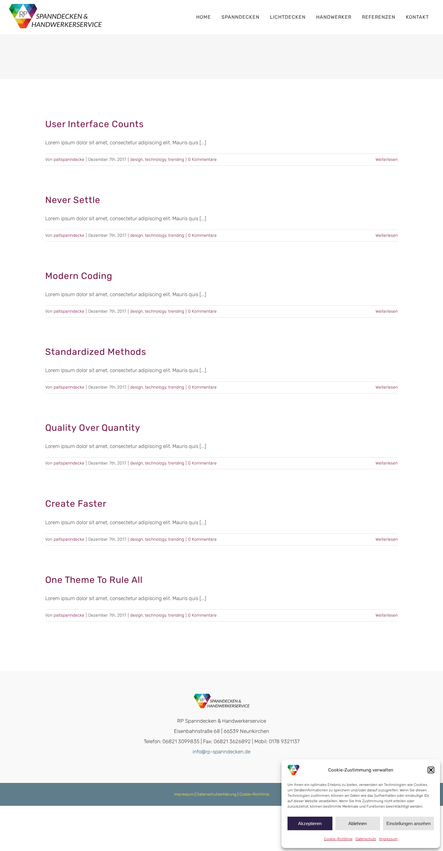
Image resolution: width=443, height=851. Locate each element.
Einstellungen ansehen (408, 823)
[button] (431, 770)
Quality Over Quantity (92, 427)
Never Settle (72, 200)
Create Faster (75, 503)
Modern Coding (78, 276)
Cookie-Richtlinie (338, 839)
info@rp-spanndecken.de (221, 752)
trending (176, 159)
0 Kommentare (202, 159)
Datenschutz (366, 839)
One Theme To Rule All (94, 579)
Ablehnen (357, 823)
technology (155, 159)
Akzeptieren (310, 823)
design (136, 159)
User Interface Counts (94, 124)
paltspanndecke (69, 159)
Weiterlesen (386, 159)
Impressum (388, 839)
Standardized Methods (95, 351)
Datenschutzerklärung (216, 794)
